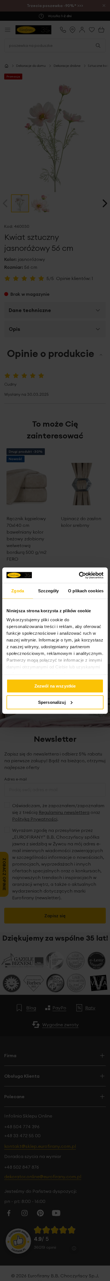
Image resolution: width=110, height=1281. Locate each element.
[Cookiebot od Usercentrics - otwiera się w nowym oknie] (79, 575)
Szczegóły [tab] (48, 590)
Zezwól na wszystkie (55, 686)
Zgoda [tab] (17, 590)
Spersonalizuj (52, 702)
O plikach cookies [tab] (86, 590)
